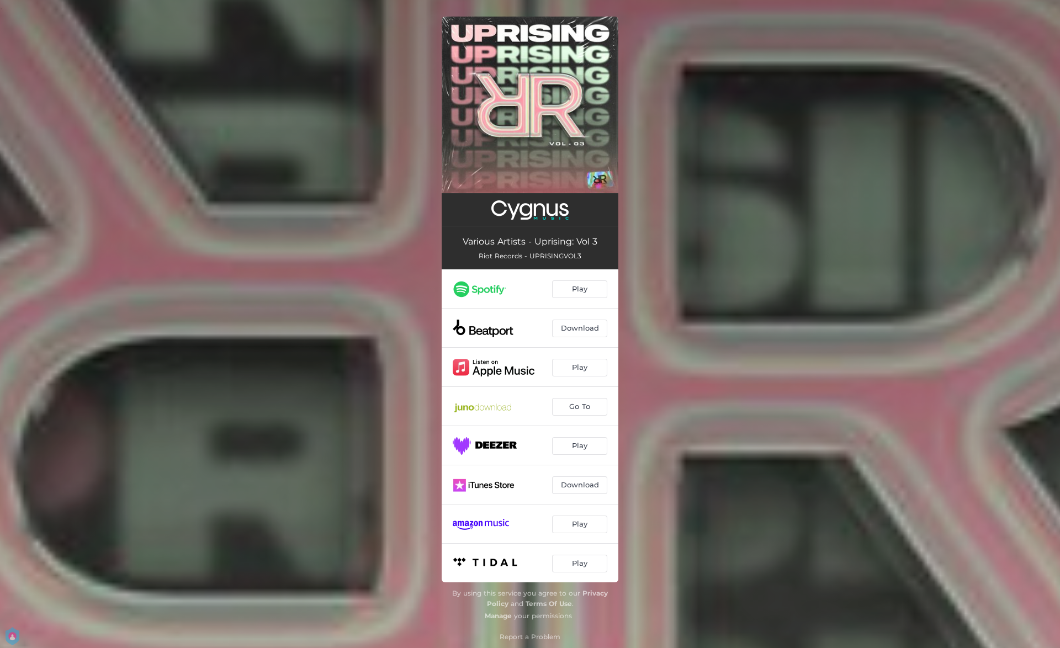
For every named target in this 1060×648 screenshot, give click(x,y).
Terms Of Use (549, 603)
